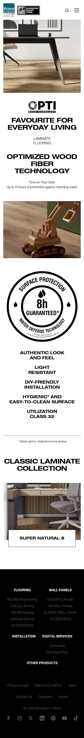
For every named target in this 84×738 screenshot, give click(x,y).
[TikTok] (76, 718)
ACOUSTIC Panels (60, 600)
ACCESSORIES (22, 626)
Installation (24, 636)
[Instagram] (19, 718)
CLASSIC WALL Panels (60, 613)
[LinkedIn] (42, 718)
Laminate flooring (22, 619)
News (73, 686)
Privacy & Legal (17, 686)
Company (45, 697)
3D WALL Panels (60, 606)
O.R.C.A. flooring (22, 606)
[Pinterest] (53, 718)
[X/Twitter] (30, 718)
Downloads (57, 646)
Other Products (42, 663)
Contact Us (24, 697)
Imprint (63, 697)
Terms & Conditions (48, 686)
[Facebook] (8, 718)
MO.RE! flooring (22, 613)
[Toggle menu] (77, 10)
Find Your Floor (57, 652)
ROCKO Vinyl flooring (22, 600)
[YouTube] (64, 718)
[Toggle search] (67, 10)
